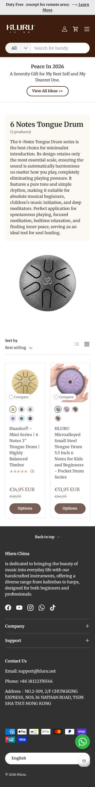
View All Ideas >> (47, 91)
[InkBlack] (58, 418)
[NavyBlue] (30, 418)
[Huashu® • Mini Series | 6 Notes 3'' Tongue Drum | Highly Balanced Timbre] (25, 382)
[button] (75, 29)
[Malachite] (21, 418)
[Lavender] (13, 418)
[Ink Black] (21, 409)
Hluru (21, 774)
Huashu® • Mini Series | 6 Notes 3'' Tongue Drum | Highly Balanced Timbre (24, 446)
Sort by (11, 340)
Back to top (45, 537)
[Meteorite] (30, 409)
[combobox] (47, 48)
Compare (21, 397)
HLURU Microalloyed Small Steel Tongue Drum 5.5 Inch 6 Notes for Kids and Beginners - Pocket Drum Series (69, 453)
